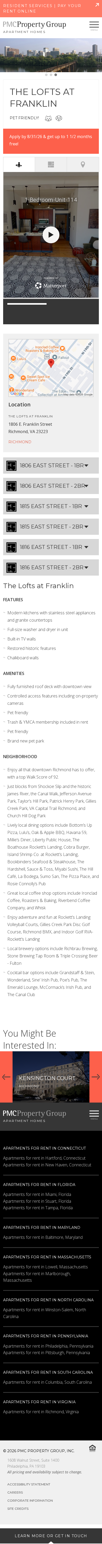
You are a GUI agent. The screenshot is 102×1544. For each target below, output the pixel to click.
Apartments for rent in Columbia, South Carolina (47, 1382)
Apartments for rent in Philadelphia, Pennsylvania (48, 1346)
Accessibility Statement (28, 1484)
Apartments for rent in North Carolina (48, 1300)
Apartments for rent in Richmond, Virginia (41, 1412)
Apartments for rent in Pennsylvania (45, 1336)
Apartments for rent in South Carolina (48, 1372)
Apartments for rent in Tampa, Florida (38, 1208)
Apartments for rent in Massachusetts (47, 1257)
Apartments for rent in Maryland (41, 1227)
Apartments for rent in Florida (39, 1184)
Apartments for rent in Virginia (39, 1402)
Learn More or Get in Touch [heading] (51, 1536)
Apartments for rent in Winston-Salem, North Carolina (44, 1313)
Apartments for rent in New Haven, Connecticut (47, 1165)
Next (95, 1077)
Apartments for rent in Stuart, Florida (37, 1201)
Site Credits (18, 1509)
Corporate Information (30, 1500)
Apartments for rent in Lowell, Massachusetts (45, 1267)
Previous (6, 1077)
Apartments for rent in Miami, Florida (37, 1194)
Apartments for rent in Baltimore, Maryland (43, 1237)
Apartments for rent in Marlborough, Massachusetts (37, 1277)
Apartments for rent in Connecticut (44, 1148)
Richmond (19, 442)
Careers (15, 1492)
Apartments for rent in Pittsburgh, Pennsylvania (46, 1352)
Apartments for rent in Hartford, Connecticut (44, 1158)
